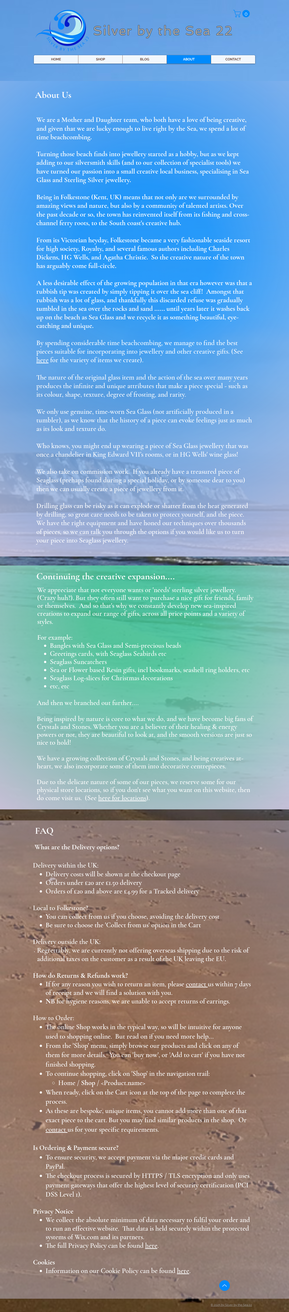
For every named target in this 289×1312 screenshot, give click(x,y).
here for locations (122, 798)
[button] (242, 13)
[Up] (224, 1285)
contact (57, 1129)
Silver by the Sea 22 (163, 30)
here (42, 360)
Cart (122, 1092)
